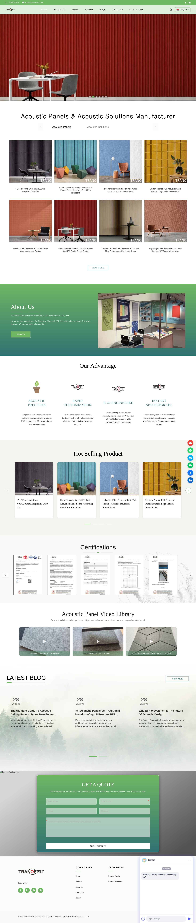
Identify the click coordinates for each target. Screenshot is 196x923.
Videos (89, 9)
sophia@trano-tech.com (34, 2)
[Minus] (189, 860)
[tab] (90, 97)
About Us (117, 9)
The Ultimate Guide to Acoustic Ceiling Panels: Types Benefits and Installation (33, 712)
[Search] (171, 10)
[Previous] (8, 490)
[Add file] (143, 919)
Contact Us (136, 9)
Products (60, 9)
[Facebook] (185, 2)
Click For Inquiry (98, 846)
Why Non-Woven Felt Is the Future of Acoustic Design (161, 712)
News (75, 9)
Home (44, 9)
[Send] (189, 919)
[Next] (188, 490)
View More (98, 267)
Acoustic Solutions (115, 882)
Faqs (102, 9)
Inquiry (78, 898)
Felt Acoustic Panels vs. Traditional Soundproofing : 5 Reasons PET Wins (97, 712)
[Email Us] (190, 443)
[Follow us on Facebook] (190, 473)
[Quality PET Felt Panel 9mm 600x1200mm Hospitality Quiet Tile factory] (34, 478)
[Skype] (190, 458)
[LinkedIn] (190, 2)
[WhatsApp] (190, 450)
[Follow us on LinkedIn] (190, 480)
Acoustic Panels (114, 876)
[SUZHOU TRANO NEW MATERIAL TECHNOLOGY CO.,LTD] (10, 9)
